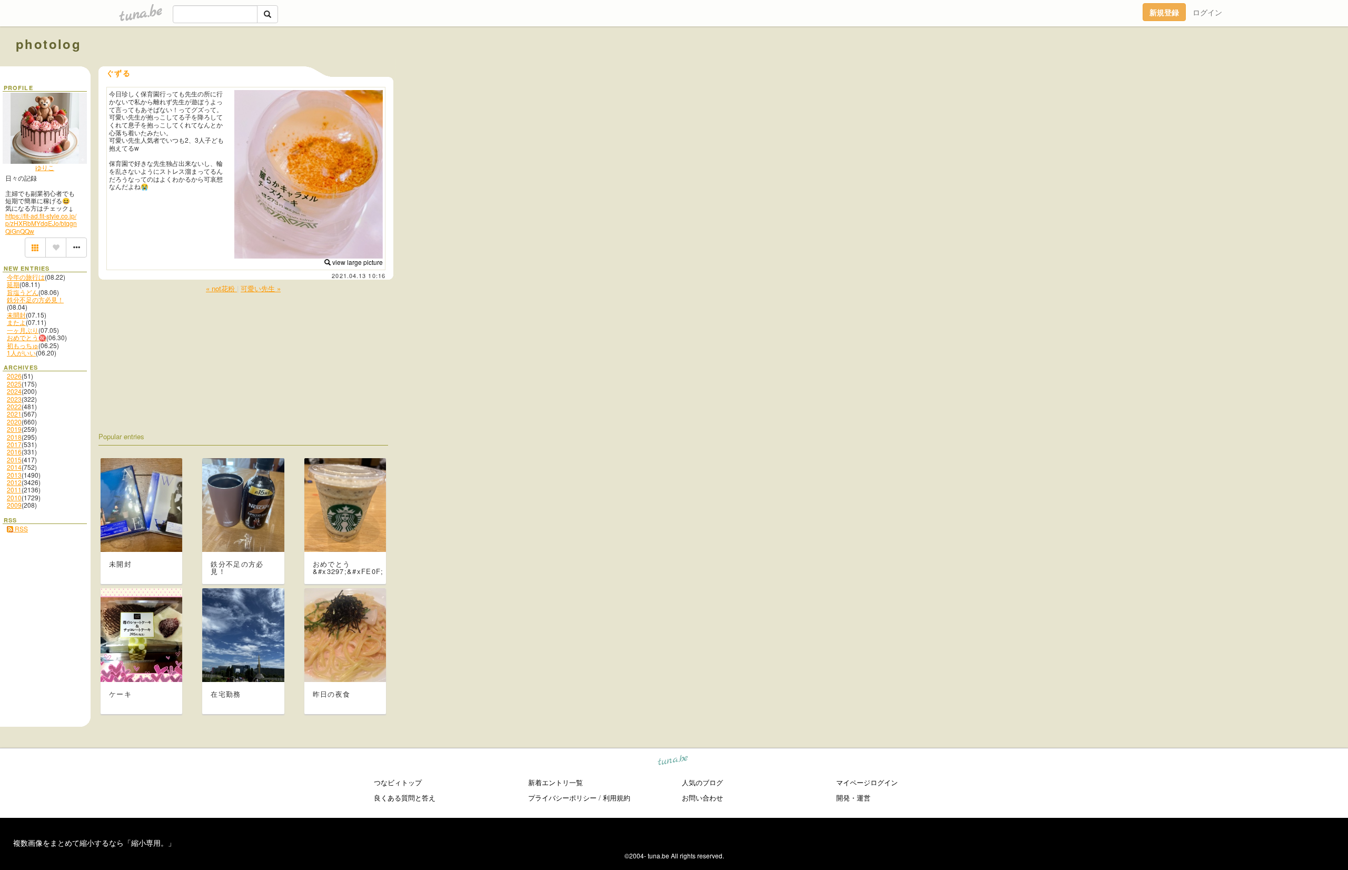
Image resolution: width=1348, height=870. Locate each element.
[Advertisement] (1212, 67)
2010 (14, 497)
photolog (48, 44)
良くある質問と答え (404, 798)
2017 (14, 444)
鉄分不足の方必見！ (35, 299)
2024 (14, 391)
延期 (13, 284)
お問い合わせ (702, 798)
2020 (14, 421)
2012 (14, 482)
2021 (14, 413)
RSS (20, 528)
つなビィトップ (398, 782)
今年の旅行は (26, 276)
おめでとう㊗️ (26, 337)
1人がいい (21, 352)
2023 (14, 398)
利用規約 (616, 798)
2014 (14, 466)
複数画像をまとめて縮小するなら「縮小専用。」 (94, 842)
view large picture (357, 262)
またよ (16, 322)
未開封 (16, 314)
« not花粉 (221, 288)
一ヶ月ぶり (22, 329)
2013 (14, 474)
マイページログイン (867, 782)
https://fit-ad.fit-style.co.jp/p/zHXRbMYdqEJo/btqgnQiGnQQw (41, 223)
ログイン (1207, 12)
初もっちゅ (22, 345)
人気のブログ (702, 782)
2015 (14, 459)
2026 (14, 375)
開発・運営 (853, 798)
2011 (14, 489)
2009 (14, 504)
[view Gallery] (35, 248)
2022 (14, 406)
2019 (14, 428)
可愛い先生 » (261, 288)
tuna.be (673, 761)
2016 (14, 451)
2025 (14, 383)
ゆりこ (44, 167)
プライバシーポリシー (562, 798)
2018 (14, 436)
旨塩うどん (22, 292)
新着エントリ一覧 (555, 782)
